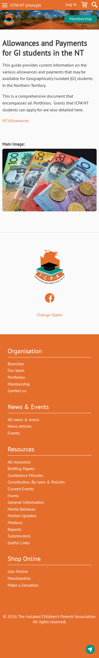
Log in (71, 4)
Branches (16, 363)
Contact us (90, 650)
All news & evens (23, 419)
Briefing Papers (21, 468)
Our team (16, 370)
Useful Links (19, 542)
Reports (14, 529)
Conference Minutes (25, 475)
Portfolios (16, 377)
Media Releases (22, 509)
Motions (15, 522)
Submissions (19, 536)
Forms (13, 495)
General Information (26, 502)
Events (14, 433)
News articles (20, 426)
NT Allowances (15, 120)
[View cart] (84, 5)
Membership (80, 18)
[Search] (94, 5)
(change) (30, 5)
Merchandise (19, 578)
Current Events (21, 488)
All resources (19, 462)
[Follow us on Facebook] (49, 298)
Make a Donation (23, 585)
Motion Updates (22, 515)
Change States (50, 314)
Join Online (18, 571)
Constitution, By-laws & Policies (36, 482)
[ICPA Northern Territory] (9, 20)
